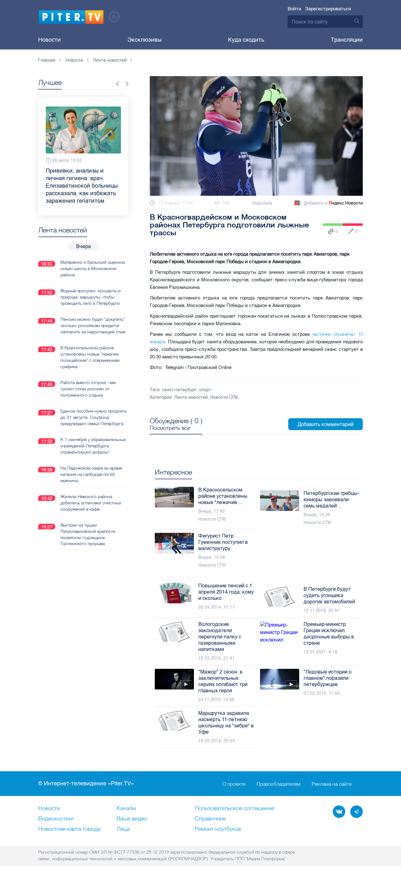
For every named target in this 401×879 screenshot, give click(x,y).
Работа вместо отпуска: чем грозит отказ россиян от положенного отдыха (88, 389)
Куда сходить (246, 39)
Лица (123, 829)
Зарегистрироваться (328, 9)
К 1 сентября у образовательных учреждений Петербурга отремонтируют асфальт (93, 446)
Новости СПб (224, 397)
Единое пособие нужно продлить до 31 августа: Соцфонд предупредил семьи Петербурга (93, 417)
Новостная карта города (69, 829)
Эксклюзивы (145, 39)
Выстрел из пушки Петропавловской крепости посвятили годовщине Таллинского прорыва (87, 534)
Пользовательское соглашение (234, 808)
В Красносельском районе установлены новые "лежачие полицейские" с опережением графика (89, 357)
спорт (205, 390)
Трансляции (347, 39)
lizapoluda (262, 203)
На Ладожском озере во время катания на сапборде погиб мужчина (91, 474)
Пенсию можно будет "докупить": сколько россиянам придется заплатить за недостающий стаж (93, 325)
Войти (294, 9)
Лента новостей (191, 397)
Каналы (126, 808)
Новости (49, 39)
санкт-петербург (179, 390)
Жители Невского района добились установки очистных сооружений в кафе (90, 503)
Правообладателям (278, 783)
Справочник (210, 819)
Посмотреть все (170, 428)
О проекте (233, 783)
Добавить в (333, 203)
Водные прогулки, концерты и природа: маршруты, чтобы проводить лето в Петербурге (90, 297)
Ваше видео (132, 819)
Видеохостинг (56, 819)
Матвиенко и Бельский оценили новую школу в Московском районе (92, 268)
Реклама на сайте (332, 783)
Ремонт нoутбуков (218, 829)
